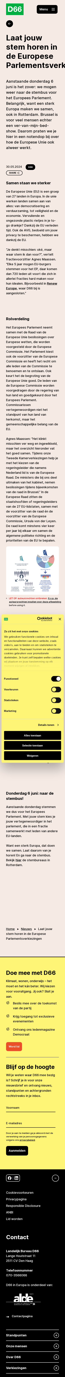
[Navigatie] (54, 1178)
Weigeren (32, 755)
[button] (47, 9)
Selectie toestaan (32, 745)
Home (10, 929)
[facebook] (9, 1178)
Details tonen (46, 724)
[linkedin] (16, 1178)
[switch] (56, 689)
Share (12, 173)
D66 (30, 167)
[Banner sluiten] (60, 619)
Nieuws (26, 929)
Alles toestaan (32, 735)
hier (18, 860)
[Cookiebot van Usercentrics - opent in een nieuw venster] (38, 619)
